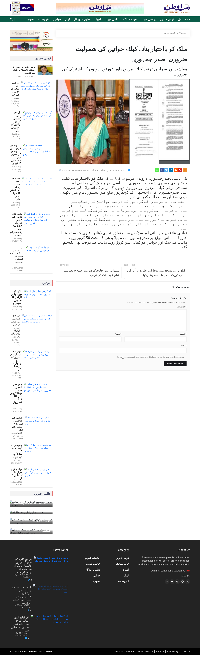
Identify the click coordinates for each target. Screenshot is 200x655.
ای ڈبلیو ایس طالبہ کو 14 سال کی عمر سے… (15, 90)
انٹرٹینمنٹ (44, 19)
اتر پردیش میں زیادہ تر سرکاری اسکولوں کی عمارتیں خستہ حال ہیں (21, 594)
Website (183, 345)
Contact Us (185, 651)
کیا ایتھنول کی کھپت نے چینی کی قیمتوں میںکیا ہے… (17, 256)
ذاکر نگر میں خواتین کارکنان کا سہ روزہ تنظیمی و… (16, 297)
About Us (119, 651)
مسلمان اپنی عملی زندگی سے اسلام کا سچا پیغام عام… (15, 189)
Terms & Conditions (144, 651)
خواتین (57, 19)
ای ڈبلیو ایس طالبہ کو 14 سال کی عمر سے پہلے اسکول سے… (19, 624)
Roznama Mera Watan (78, 170)
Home (182, 33)
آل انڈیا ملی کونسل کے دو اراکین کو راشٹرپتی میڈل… (16, 121)
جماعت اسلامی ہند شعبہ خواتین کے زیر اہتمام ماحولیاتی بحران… (15, 326)
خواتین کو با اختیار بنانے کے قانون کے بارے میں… (16, 474)
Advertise (129, 651)
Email (183, 334)
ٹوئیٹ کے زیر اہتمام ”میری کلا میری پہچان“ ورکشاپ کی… (15, 360)
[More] (185, 170)
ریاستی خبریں (148, 19)
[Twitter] (166, 170)
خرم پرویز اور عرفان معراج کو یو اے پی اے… (32, 518)
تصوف (30, 19)
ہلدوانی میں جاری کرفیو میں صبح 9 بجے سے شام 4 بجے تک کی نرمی (91, 273)
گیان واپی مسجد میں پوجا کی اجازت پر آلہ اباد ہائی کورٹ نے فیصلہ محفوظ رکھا (156, 273)
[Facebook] (162, 170)
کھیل (67, 19)
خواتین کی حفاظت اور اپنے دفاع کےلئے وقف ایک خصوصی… (17, 425)
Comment (181, 307)
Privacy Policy (172, 651)
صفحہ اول (184, 19)
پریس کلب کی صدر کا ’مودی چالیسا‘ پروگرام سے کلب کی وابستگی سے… (23, 566)
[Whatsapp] (157, 170)
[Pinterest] (180, 170)
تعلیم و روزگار (82, 19)
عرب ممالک (130, 19)
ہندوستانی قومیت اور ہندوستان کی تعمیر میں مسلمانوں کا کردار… (15, 154)
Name (118, 334)
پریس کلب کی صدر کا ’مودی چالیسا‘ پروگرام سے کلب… (24, 69)
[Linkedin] (171, 170)
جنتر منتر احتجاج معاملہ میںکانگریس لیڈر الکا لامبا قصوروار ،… (16, 395)
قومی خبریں (167, 19)
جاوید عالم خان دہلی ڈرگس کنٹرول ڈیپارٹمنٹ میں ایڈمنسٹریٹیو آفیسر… (16, 224)
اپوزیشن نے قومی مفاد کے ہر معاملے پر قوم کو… (16, 451)
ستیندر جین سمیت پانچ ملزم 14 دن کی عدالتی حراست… (32, 500)
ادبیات (97, 19)
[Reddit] (176, 170)
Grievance (160, 651)
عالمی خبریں (112, 19)
